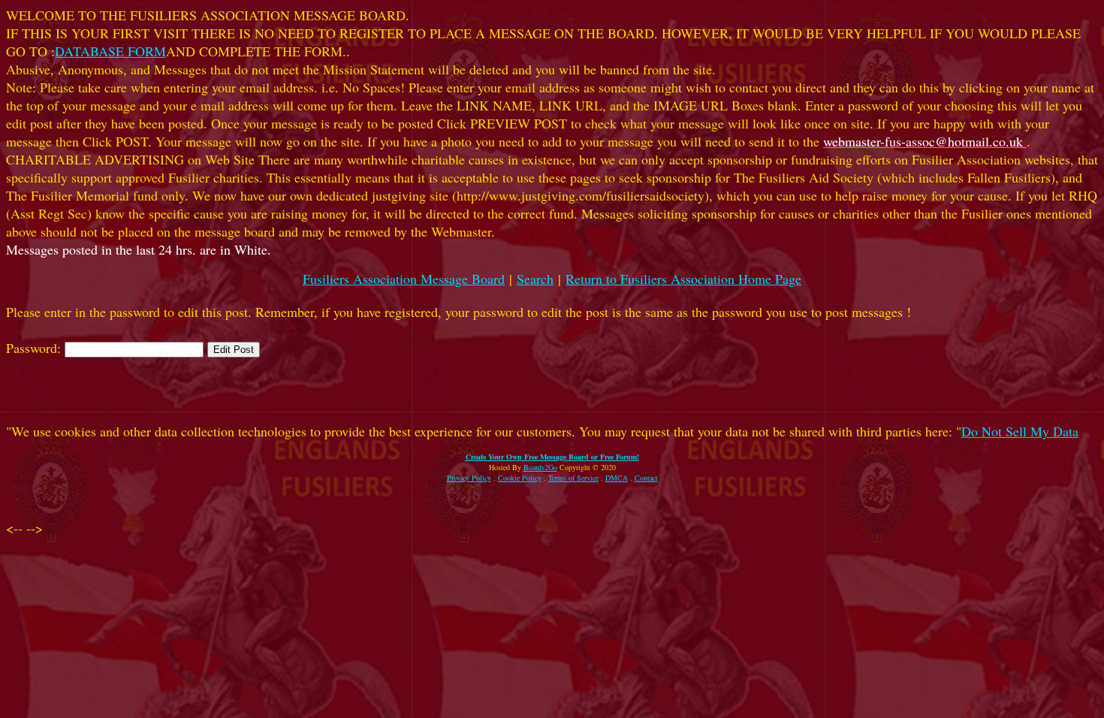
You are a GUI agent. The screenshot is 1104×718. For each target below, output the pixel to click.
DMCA (616, 477)
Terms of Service (573, 477)
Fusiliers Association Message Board (404, 279)
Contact (646, 477)
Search (535, 279)
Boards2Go (540, 467)
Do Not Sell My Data (1019, 431)
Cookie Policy (519, 477)
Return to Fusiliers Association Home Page (683, 279)
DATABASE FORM (110, 51)
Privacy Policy (469, 477)
